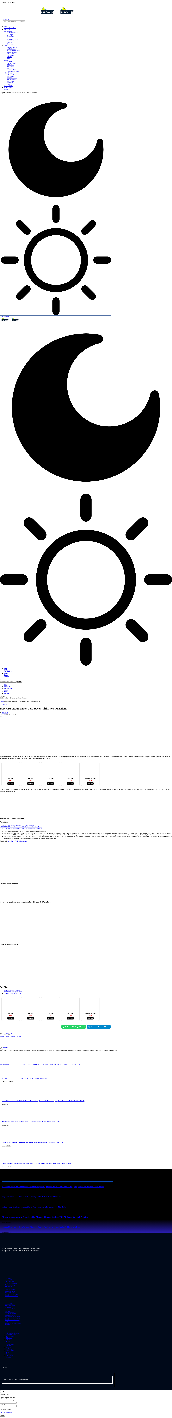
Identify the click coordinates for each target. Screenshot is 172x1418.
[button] (6, 19)
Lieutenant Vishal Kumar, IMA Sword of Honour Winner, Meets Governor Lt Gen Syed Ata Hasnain (32, 1142)
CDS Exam (3, 704)
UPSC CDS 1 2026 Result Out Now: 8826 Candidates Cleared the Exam (21, 827)
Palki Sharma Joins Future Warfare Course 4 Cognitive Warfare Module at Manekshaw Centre (31, 1121)
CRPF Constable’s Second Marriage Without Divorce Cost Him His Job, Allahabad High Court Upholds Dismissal (36, 1163)
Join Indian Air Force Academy (12, 993)
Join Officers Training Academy (13, 991)
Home (2, 701)
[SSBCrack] (10, 321)
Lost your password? (6, 1412)
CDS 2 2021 (10, 1033)
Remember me (6, 1409)
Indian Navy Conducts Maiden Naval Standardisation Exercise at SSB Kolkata (34, 1207)
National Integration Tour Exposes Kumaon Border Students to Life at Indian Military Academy (41, 1227)
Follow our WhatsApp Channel (74, 1027)
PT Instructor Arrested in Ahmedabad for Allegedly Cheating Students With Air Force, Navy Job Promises (45, 1217)
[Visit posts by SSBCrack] (4, 1046)
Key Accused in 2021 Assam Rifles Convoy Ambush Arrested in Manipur (31, 1197)
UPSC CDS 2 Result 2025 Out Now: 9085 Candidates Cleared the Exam (21, 828)
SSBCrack (5, 713)
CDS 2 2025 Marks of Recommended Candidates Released (17, 825)
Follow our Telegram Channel (100, 1027)
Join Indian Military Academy (12, 990)
